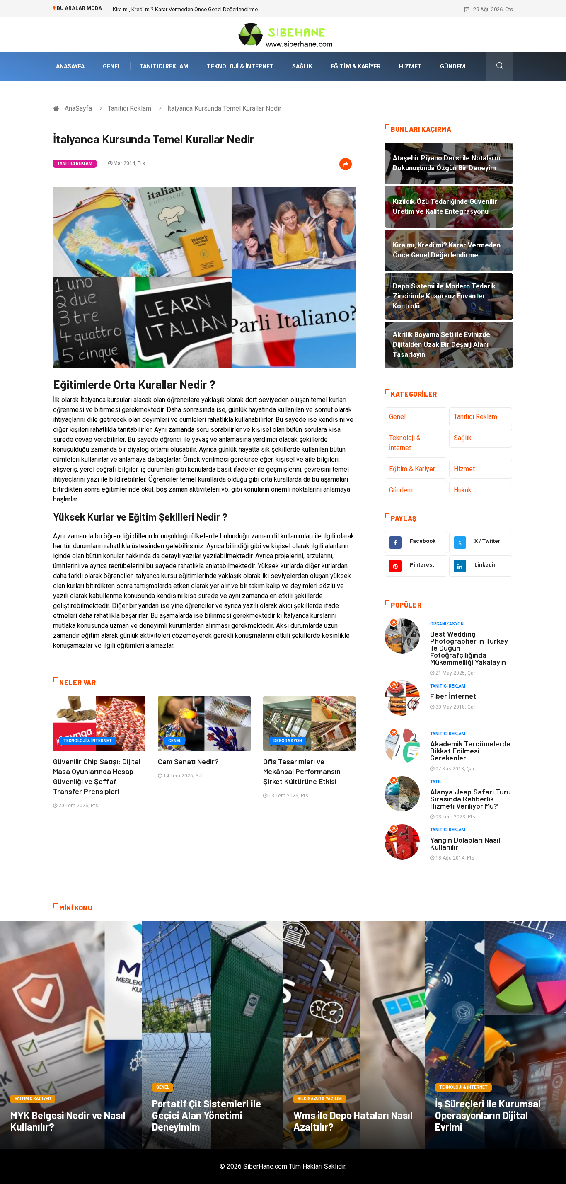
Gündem (452, 66)
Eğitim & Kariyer (356, 66)
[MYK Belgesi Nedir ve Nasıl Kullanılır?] (71, 1035)
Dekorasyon (287, 740)
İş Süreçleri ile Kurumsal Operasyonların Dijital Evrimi (488, 1115)
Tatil (435, 782)
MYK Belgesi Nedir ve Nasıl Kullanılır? (68, 1121)
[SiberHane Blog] (283, 34)
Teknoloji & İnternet (240, 66)
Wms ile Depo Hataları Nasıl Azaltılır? (353, 1121)
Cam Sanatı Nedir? (188, 761)
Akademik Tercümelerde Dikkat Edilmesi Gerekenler (470, 750)
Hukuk (463, 490)
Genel (112, 66)
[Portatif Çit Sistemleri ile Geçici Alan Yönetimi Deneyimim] (212, 1035)
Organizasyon (447, 624)
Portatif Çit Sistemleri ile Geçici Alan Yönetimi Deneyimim (206, 1115)
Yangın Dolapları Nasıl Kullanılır (465, 843)
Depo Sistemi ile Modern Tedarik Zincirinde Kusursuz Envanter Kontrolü (197, 9)
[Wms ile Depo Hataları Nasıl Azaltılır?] (354, 1035)
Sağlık (302, 66)
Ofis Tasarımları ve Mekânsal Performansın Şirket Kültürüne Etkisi (302, 771)
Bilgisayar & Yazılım (320, 1099)
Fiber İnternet (453, 695)
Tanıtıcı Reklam (164, 66)
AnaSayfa (70, 66)
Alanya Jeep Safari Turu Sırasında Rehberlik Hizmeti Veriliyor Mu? (470, 798)
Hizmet (410, 66)
